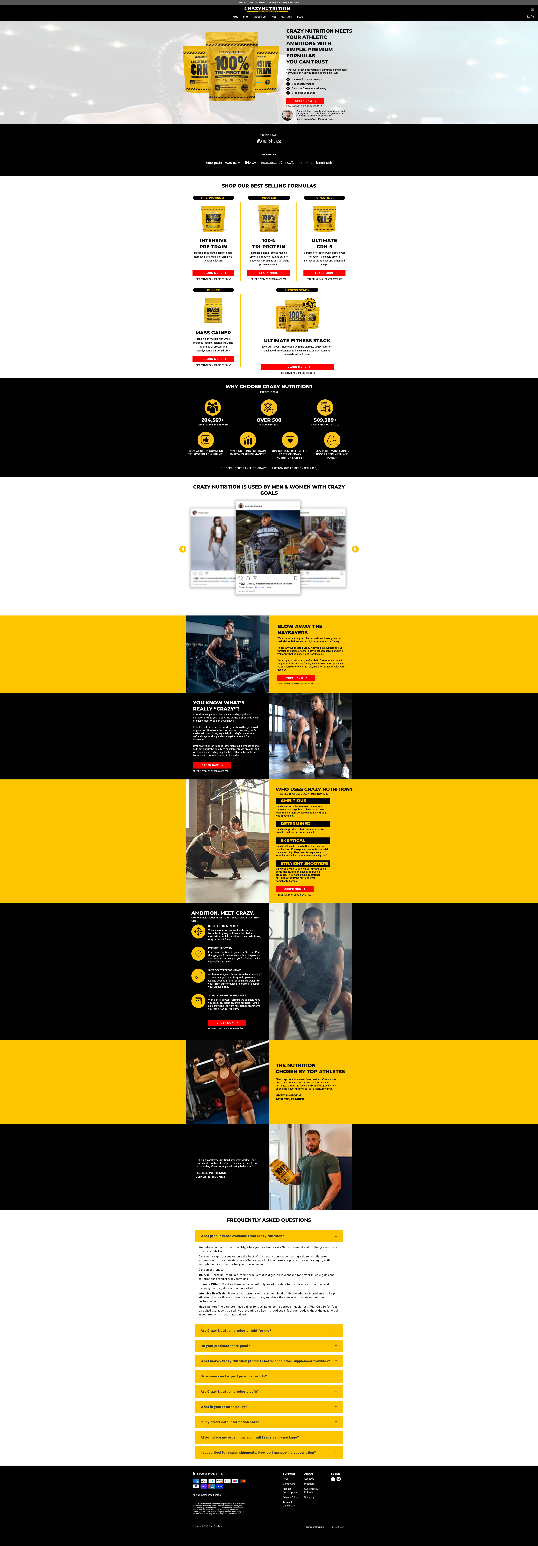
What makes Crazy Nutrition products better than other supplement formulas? (265, 1361)
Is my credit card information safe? (230, 1422)
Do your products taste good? (225, 1346)
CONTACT (286, 17)
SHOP (246, 17)
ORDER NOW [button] (303, 101)
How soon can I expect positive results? (234, 1376)
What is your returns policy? (224, 1407)
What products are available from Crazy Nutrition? (242, 1236)
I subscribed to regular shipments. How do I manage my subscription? (258, 1452)
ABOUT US (260, 17)
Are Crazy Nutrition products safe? (230, 1392)
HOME (235, 17)
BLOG (300, 17)
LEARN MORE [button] (213, 272)
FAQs (273, 17)
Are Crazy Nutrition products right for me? (236, 1331)
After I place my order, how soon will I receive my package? (250, 1437)
